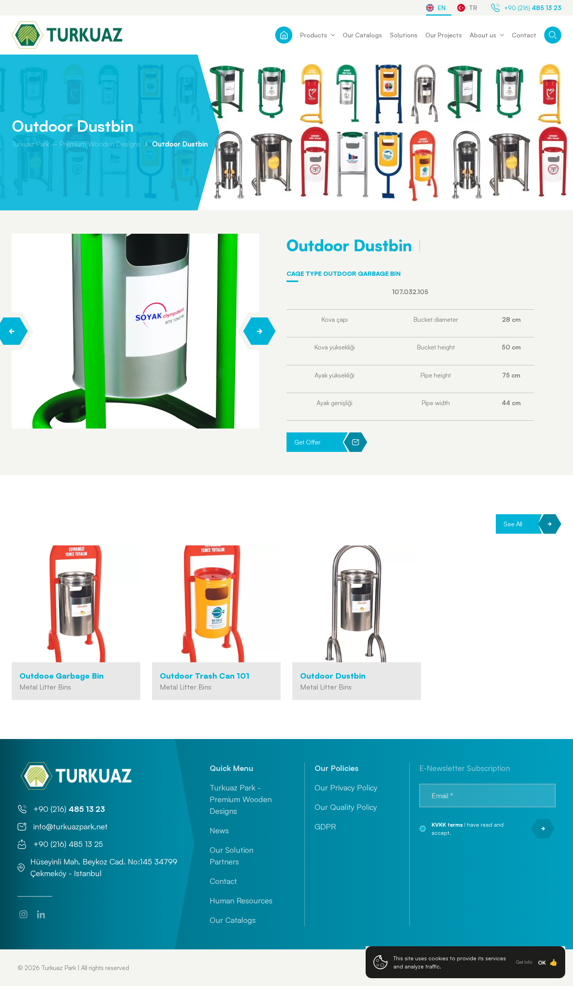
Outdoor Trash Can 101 (204, 676)
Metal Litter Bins (45, 687)
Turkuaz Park (58, 968)
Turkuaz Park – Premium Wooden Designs (76, 143)
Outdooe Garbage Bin (61, 676)
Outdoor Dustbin (180, 143)
